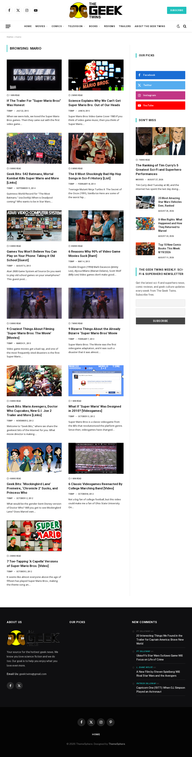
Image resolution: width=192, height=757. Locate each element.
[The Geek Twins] (96, 10)
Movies (40, 26)
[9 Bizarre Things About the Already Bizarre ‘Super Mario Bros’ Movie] (95, 303)
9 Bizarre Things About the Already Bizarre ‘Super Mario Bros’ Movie (94, 331)
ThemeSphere (117, 744)
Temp (10, 111)
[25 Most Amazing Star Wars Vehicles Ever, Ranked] (145, 202)
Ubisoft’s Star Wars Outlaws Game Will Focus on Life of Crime (159, 657)
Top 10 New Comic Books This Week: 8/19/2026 (169, 248)
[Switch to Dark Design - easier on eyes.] (178, 26)
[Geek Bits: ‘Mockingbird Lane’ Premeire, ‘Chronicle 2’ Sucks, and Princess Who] (34, 458)
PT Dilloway (143, 651)
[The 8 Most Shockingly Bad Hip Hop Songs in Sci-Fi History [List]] (95, 148)
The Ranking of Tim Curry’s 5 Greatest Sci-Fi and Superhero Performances (158, 169)
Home (28, 26)
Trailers (125, 26)
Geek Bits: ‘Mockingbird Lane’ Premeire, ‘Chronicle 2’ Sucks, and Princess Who (32, 488)
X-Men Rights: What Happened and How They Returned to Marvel (170, 225)
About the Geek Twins (150, 26)
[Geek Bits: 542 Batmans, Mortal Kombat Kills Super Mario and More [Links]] (34, 148)
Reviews (109, 26)
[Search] (184, 26)
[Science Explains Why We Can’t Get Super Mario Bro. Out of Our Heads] (95, 75)
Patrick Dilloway (146, 683)
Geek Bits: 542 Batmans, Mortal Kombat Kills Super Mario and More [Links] (33, 178)
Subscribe (176, 10)
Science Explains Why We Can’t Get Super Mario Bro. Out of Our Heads (94, 103)
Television (75, 26)
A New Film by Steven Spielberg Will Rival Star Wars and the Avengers (158, 673)
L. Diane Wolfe (144, 667)
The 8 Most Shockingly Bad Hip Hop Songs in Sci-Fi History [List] (94, 176)
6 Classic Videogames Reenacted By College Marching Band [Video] (95, 486)
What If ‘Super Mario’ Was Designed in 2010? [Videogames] (94, 409)
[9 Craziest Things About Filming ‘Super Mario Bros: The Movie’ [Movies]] (34, 303)
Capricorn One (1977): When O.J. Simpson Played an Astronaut (160, 689)
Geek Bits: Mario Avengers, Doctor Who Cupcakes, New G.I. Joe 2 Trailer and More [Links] (32, 411)
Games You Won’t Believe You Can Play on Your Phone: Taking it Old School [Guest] (32, 256)
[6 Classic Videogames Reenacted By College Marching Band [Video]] (95, 458)
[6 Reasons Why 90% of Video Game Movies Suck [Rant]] (95, 225)
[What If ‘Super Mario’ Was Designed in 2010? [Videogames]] (95, 380)
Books (93, 26)
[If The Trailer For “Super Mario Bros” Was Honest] (34, 75)
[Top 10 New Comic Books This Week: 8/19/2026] (145, 248)
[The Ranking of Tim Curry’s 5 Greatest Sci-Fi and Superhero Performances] (160, 141)
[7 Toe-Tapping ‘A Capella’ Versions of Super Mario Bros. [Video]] (34, 535)
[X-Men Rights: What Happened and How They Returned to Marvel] (145, 223)
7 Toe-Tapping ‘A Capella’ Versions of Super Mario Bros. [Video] (32, 563)
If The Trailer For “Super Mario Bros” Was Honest (34, 103)
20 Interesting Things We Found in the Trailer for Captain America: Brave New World (160, 639)
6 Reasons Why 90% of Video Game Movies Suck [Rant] (94, 254)
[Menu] (8, 26)
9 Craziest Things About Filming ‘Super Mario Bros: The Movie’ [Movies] (30, 333)
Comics (57, 26)
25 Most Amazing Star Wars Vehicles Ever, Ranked (170, 202)
